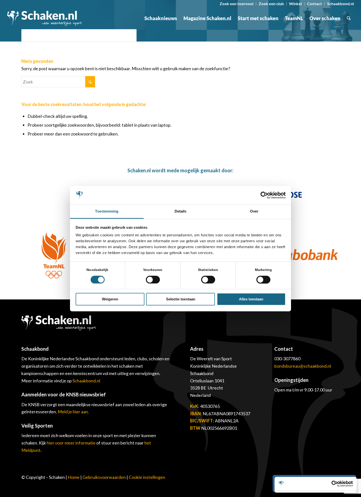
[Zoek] (349, 18)
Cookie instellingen (147, 477)
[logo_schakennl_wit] (44, 18)
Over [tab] (254, 211)
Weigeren (110, 299)
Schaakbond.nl (86, 380)
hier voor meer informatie (71, 442)
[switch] (153, 279)
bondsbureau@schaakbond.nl (302, 366)
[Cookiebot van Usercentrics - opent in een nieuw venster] (264, 195)
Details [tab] (181, 211)
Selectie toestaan (180, 299)
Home (74, 477)
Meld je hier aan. (73, 411)
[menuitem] (236, 3)
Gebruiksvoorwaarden (104, 477)
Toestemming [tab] (106, 211)
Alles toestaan (251, 299)
